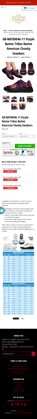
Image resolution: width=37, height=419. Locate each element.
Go (33, 353)
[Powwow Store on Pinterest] (22, 404)
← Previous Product (12, 57)
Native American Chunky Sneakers (21, 30)
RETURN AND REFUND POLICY (18, 369)
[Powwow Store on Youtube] (25, 404)
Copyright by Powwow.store (23, 413)
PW (12, 413)
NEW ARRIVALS (18, 382)
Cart (31, 8)
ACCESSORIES (19, 389)
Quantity (6, 143)
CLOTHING (18, 385)
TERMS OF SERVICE (18, 373)
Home (5, 30)
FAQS (18, 364)
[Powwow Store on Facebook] (15, 404)
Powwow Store (21, 411)
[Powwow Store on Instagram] (18, 404)
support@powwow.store (22, 401)
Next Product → (26, 57)
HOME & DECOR (18, 391)
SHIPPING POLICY (18, 366)
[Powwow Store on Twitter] (12, 404)
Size (20, 133)
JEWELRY (18, 387)
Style (3, 133)
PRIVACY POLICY (18, 371)
